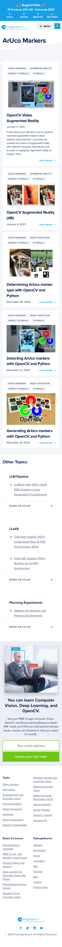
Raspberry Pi (40, 820)
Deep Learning (11, 784)
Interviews (8, 814)
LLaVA (14, 529)
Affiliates (37, 845)
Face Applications (12, 803)
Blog (35, 876)
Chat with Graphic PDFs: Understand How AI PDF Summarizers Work (30, 542)
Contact (37, 882)
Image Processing (12, 809)
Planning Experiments (25, 603)
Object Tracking (41, 809)
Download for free (31, 757)
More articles (20, 506)
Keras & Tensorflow (13, 819)
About (36, 855)
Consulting (39, 861)
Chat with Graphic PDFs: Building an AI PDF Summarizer (29, 563)
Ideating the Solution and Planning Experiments (30, 613)
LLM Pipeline (18, 477)
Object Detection (42, 804)
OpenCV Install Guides (15, 825)
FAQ (35, 866)
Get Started (39, 850)
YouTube (37, 871)
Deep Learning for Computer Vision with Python (14, 875)
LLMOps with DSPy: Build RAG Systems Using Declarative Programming (30, 489)
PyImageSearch (15, 27)
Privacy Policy (40, 887)
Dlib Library (9, 789)
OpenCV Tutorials (42, 815)
